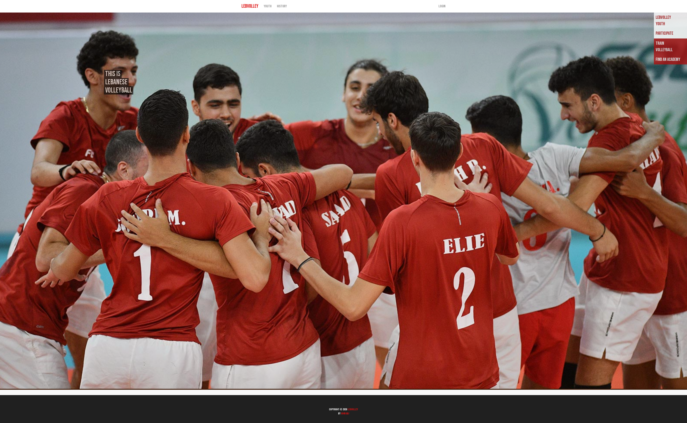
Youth (268, 6)
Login (441, 6)
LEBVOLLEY (250, 6)
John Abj (345, 413)
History (282, 6)
